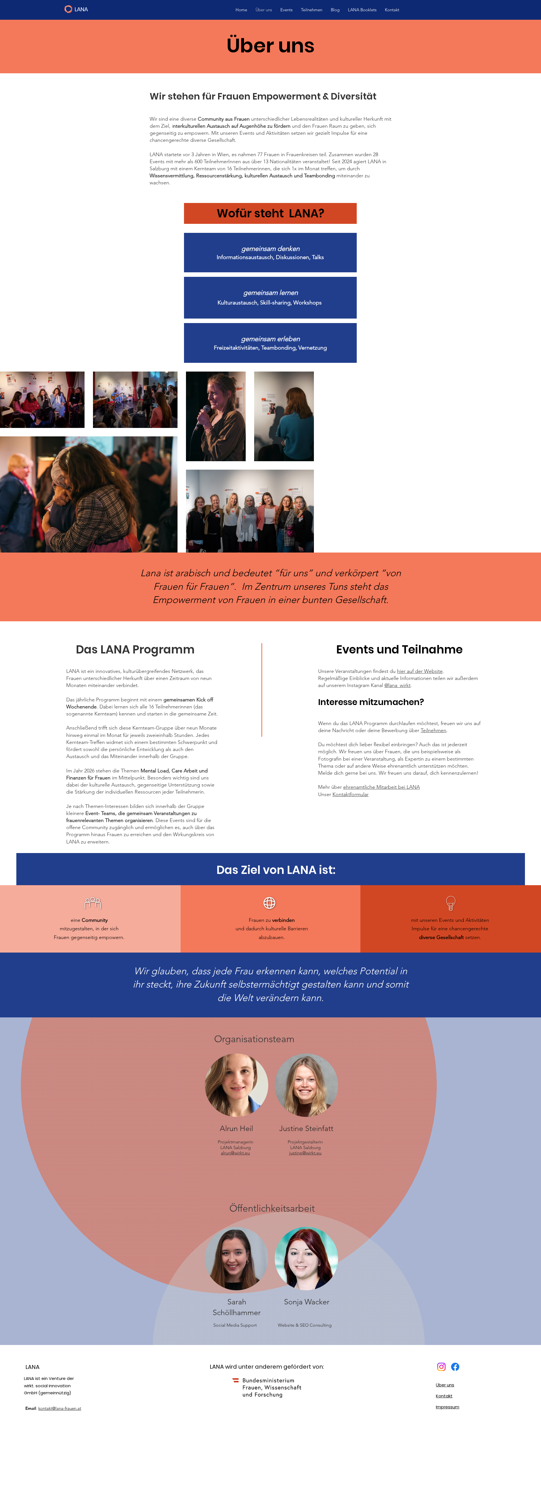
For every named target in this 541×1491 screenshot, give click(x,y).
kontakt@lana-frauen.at (59, 1408)
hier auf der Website (420, 671)
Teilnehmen (433, 730)
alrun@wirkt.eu (235, 1153)
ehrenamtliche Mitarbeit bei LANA (381, 787)
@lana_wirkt (397, 685)
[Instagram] (441, 1366)
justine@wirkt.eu (305, 1153)
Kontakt (444, 1396)
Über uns (445, 1385)
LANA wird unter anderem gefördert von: (267, 1367)
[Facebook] (455, 1366)
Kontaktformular (350, 794)
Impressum (447, 1407)
